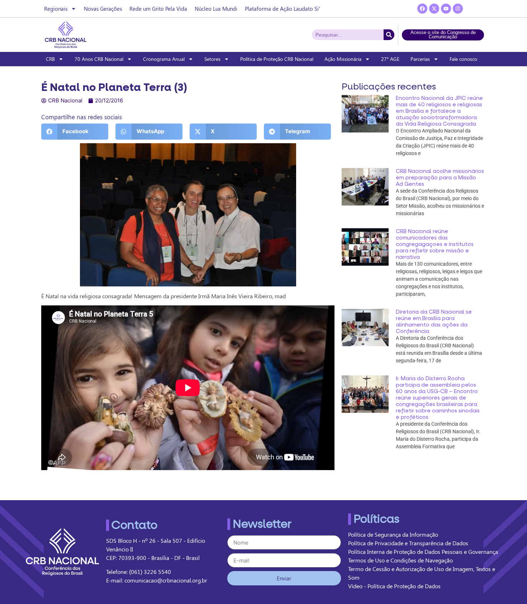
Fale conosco (463, 58)
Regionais (55, 8)
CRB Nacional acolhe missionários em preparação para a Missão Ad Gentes (440, 178)
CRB (50, 58)
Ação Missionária (342, 58)
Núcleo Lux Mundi (216, 8)
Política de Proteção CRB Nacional (276, 58)
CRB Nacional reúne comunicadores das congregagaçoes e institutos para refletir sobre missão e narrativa (435, 244)
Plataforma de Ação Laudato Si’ (282, 8)
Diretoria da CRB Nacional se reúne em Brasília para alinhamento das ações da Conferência (434, 321)
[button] (74, 132)
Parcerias (420, 58)
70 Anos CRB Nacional (99, 58)
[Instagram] (458, 9)
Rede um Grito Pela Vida (158, 8)
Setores (212, 58)
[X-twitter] (434, 9)
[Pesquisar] (389, 34)
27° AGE (390, 58)
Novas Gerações (103, 8)
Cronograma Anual (164, 58)
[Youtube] (446, 9)
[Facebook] (422, 9)
